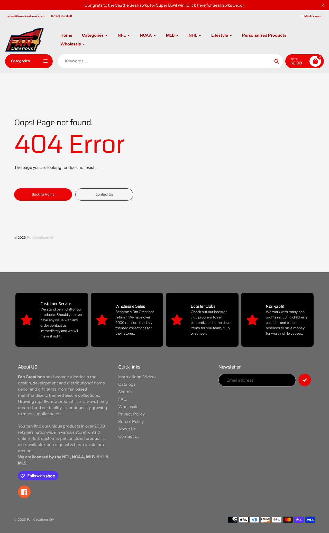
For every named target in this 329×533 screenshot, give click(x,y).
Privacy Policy (131, 413)
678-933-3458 (61, 16)
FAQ (122, 399)
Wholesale (128, 406)
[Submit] (304, 380)
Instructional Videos (137, 376)
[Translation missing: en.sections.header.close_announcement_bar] (322, 5)
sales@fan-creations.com (25, 16)
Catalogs (126, 384)
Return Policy (131, 421)
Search (125, 391)
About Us (127, 428)
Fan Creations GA (40, 237)
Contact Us (129, 436)
